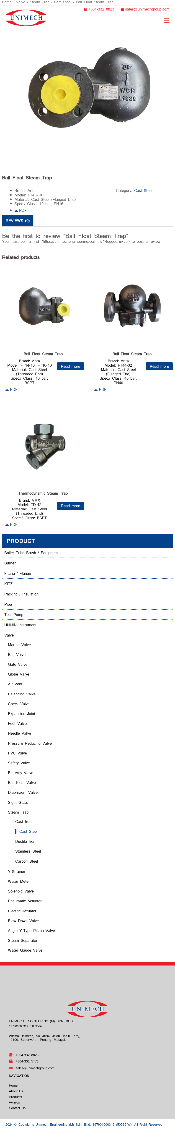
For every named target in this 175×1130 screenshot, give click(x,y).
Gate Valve (17, 664)
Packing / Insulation (21, 594)
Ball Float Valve (22, 782)
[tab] (17, 220)
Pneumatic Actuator (25, 901)
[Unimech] (25, 17)
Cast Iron (23, 821)
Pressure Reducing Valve (30, 743)
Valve (9, 635)
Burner (10, 563)
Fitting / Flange (17, 573)
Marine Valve (19, 645)
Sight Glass (18, 802)
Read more (70, 366)
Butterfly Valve (20, 773)
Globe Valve (18, 674)
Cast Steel (143, 190)
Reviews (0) (18, 220)
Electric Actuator (22, 911)
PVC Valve (17, 753)
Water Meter (19, 881)
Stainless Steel (28, 851)
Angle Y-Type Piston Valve (31, 930)
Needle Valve (19, 733)
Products (15, 1096)
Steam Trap (18, 812)
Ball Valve (17, 654)
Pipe (8, 604)
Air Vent (15, 684)
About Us (16, 1091)
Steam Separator (22, 940)
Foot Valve (17, 723)
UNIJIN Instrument (20, 625)
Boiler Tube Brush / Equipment (31, 553)
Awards (14, 1102)
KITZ (8, 584)
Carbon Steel (26, 861)
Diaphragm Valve (23, 792)
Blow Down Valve (23, 921)
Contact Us (17, 1108)
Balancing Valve (22, 694)
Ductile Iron (25, 841)
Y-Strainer (16, 871)
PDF (23, 210)
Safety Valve (19, 763)
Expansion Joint (21, 713)
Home (13, 1085)
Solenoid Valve (21, 891)
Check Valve (19, 704)
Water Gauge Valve (25, 950)
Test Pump (13, 614)
